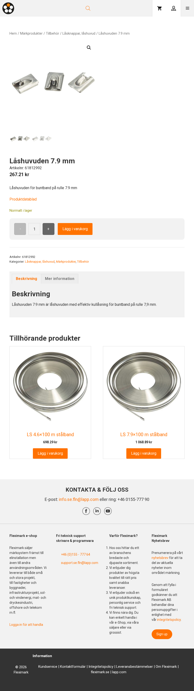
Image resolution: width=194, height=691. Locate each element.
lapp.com (119, 672)
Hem (13, 33)
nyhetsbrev (160, 558)
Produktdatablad (23, 199)
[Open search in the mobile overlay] (101, 8)
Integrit (93, 666)
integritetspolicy (169, 620)
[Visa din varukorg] (159, 8)
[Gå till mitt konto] (174, 8)
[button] (89, 47)
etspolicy (106, 666)
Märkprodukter (31, 33)
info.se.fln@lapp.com (79, 499)
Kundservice (47, 666)
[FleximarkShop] (8, 8)
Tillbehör (52, 33)
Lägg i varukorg (75, 229)
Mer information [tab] (59, 278)
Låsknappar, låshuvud (78, 33)
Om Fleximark (166, 666)
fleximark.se (100, 672)
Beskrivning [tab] (26, 278)
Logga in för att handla (26, 625)
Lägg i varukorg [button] (50, 453)
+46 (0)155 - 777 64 (75, 554)
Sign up (162, 634)
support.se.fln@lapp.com (79, 563)
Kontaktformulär (73, 666)
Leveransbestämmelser (134, 666)
